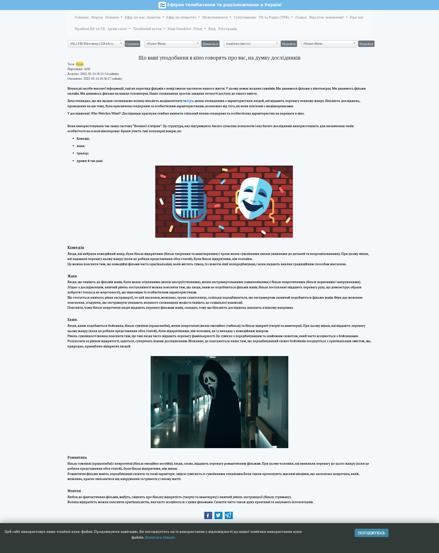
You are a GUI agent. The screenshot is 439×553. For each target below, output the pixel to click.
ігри (190, 100)
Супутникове (245, 17)
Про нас (357, 17)
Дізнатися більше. (160, 537)
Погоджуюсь (371, 532)
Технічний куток (148, 28)
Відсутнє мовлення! (327, 17)
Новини (112, 17)
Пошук (301, 17)
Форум (97, 17)
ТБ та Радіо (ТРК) (274, 17)
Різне (198, 28)
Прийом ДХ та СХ (90, 28)
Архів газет (117, 28)
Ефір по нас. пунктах (143, 17)
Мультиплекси (215, 17)
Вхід (212, 28)
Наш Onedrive (179, 28)
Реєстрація (227, 28)
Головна (82, 17)
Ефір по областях (181, 17)
